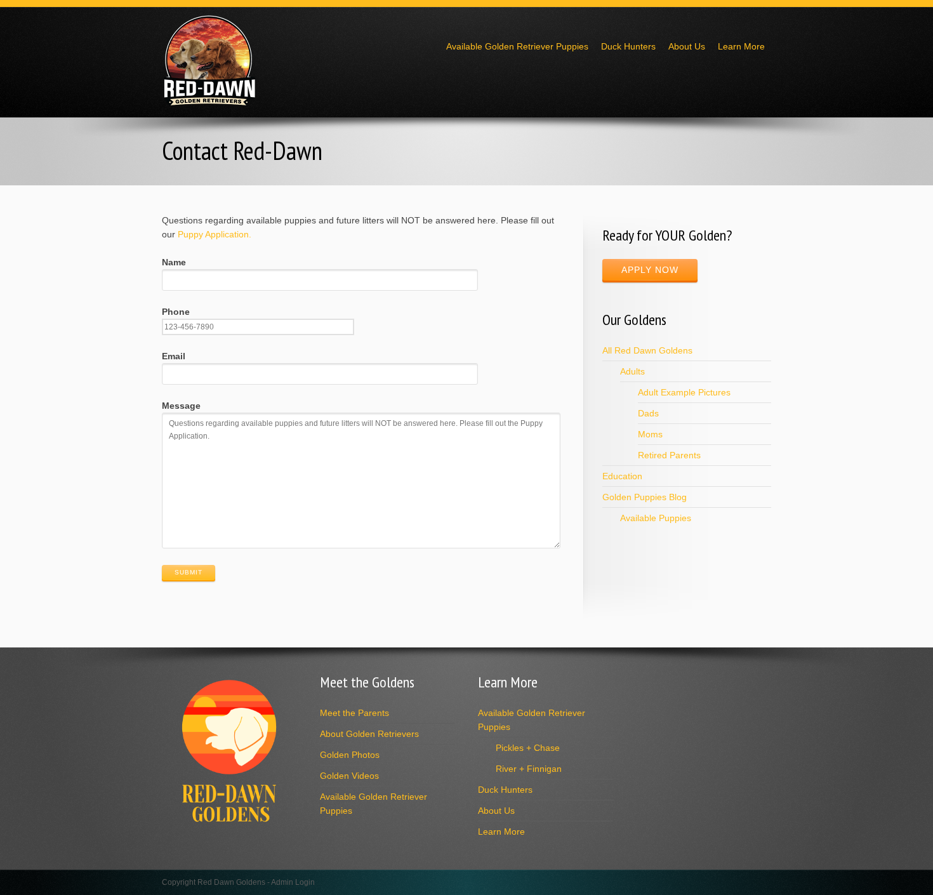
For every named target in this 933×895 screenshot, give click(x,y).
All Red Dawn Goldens (647, 350)
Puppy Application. (214, 234)
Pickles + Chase (528, 748)
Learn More (741, 46)
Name (174, 262)
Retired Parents (669, 455)
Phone (176, 312)
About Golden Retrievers (369, 734)
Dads (648, 413)
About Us (686, 46)
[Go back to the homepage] (209, 103)
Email (173, 356)
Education (622, 476)
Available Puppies (655, 518)
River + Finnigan (529, 769)
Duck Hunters (628, 46)
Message (181, 406)
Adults (632, 371)
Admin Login (293, 882)
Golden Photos (350, 755)
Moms (650, 434)
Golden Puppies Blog (644, 497)
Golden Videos (349, 776)
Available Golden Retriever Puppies (517, 46)
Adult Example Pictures (684, 392)
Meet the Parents (354, 713)
